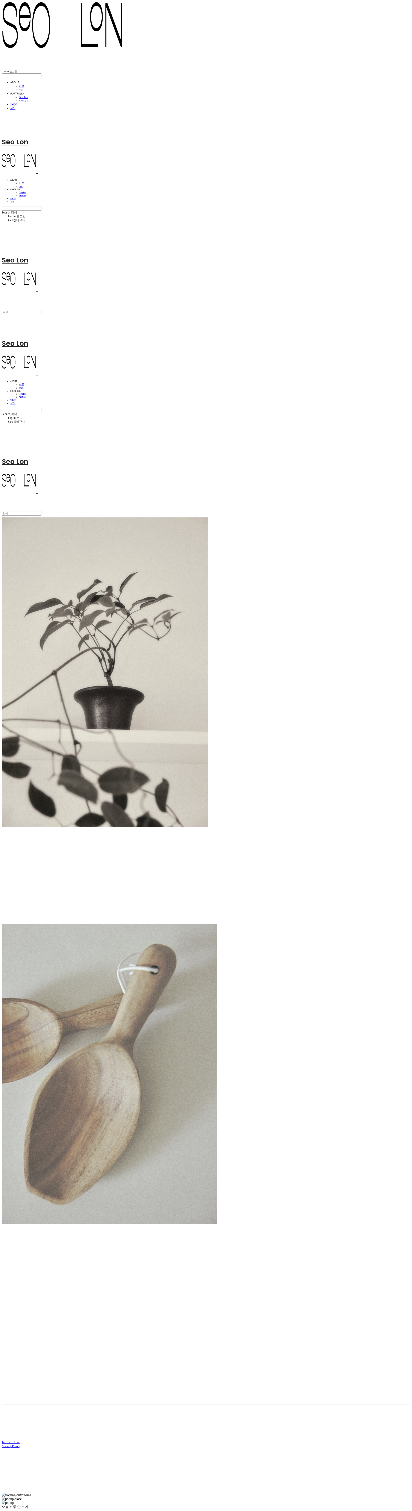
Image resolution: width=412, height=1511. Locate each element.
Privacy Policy (11, 1446)
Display (23, 97)
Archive (23, 101)
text (21, 90)
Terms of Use (11, 1442)
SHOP (13, 104)
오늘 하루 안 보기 (15, 1507)
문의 (12, 108)
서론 (21, 86)
